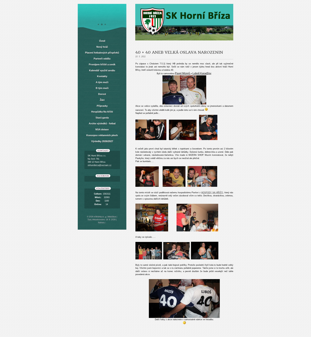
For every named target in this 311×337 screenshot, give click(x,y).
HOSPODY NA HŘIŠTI (212, 192)
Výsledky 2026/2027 (102, 141)
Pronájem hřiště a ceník (102, 64)
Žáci (102, 99)
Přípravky (102, 105)
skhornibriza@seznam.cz (99, 165)
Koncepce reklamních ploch (102, 135)
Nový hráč (102, 46)
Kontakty (102, 76)
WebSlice (112, 217)
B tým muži (102, 88)
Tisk (89, 219)
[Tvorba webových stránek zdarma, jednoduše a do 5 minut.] (105, 217)
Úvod (102, 40)
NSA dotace (102, 129)
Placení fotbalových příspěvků (102, 52)
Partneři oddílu (102, 58)
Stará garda (102, 117)
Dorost (102, 94)
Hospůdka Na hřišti (102, 111)
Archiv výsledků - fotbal (102, 123)
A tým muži (102, 82)
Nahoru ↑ (102, 222)
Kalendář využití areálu (102, 70)
